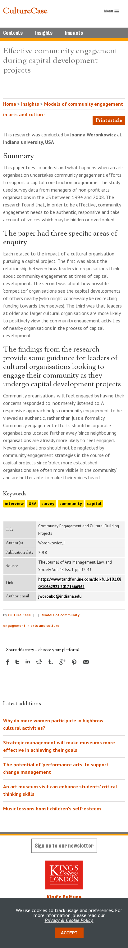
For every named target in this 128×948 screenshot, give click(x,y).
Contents (13, 33)
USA (32, 503)
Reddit (39, 661)
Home (9, 104)
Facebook (7, 662)
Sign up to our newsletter (64, 845)
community (70, 503)
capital (94, 503)
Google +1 (62, 662)
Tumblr (50, 661)
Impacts (74, 33)
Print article (109, 120)
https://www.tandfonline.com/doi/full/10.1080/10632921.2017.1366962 (79, 583)
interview (14, 503)
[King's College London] (64, 875)
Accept (69, 933)
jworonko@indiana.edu (59, 596)
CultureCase (25, 11)
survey (47, 503)
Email (86, 662)
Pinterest (74, 662)
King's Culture (64, 897)
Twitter (17, 661)
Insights (44, 33)
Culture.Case (19, 615)
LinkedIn (27, 661)
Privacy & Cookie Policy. (69, 920)
